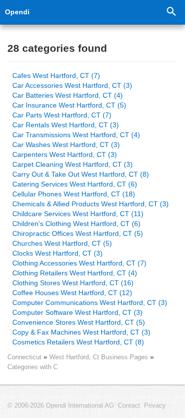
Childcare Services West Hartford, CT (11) (78, 214)
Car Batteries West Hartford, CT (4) (67, 95)
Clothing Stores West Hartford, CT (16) (73, 283)
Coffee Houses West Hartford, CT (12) (72, 293)
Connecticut (24, 357)
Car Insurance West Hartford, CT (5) (69, 105)
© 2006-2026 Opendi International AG (60, 405)
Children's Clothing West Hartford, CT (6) (76, 224)
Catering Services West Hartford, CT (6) (74, 184)
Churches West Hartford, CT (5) (62, 243)
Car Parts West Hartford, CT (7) (61, 115)
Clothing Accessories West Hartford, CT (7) (79, 263)
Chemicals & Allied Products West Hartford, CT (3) (90, 204)
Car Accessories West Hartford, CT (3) (72, 85)
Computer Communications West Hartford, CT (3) (89, 302)
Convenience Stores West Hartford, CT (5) (78, 322)
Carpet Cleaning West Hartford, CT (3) (72, 164)
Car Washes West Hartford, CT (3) (66, 145)
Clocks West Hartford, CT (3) (57, 253)
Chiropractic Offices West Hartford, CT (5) (77, 233)
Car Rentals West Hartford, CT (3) (65, 125)
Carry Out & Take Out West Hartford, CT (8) (80, 174)
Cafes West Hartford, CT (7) (56, 75)
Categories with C (32, 367)
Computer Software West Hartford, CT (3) (77, 312)
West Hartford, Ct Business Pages (99, 357)
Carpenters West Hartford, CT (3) (64, 154)
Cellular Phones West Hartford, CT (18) (73, 194)
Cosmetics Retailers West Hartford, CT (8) (78, 342)
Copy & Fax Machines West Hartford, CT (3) (81, 332)
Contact (129, 405)
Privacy (155, 405)
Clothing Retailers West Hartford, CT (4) (74, 273)
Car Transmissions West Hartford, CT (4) (76, 135)
